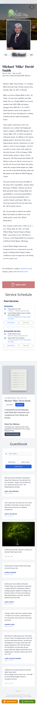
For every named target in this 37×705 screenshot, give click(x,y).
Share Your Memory (12, 434)
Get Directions (11, 322)
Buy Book (20, 405)
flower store (24, 271)
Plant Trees (26, 322)
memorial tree (25, 268)
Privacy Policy (13, 696)
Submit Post (18, 466)
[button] (18, 534)
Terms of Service (23, 696)
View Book (9, 405)
